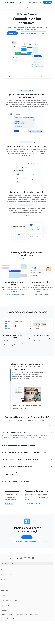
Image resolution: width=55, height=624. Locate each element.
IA (22, 7)
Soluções (4, 7)
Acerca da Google (19, 614)
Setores (18, 7)
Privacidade (3, 614)
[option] (15, 76)
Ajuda (36, 614)
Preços (27, 7)
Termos (10, 614)
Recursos (34, 7)
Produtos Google (29, 614)
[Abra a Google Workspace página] (8, 2)
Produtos (11, 7)
